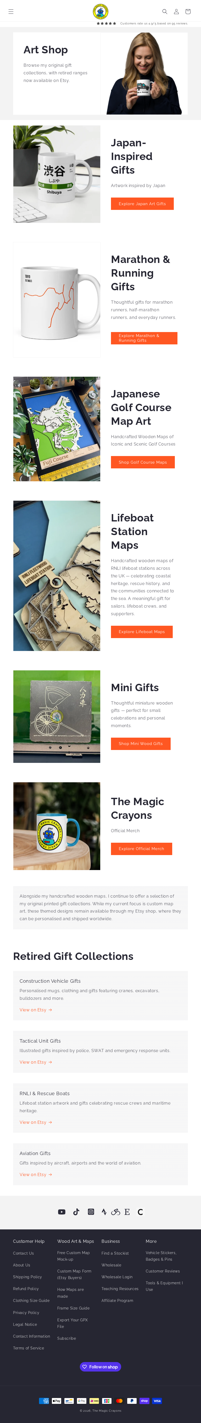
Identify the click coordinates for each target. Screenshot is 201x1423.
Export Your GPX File (72, 1323)
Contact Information (31, 1336)
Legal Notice (25, 1324)
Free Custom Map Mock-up (73, 1256)
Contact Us (23, 1253)
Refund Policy (26, 1289)
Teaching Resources (120, 1289)
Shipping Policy (27, 1277)
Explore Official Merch (141, 848)
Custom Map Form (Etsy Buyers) (74, 1274)
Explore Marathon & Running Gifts (139, 338)
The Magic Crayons (106, 1410)
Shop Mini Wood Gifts (141, 743)
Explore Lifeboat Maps (142, 631)
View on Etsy (33, 1009)
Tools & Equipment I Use (164, 1286)
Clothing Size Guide (31, 1300)
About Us (21, 1265)
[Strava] (104, 1212)
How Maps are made (70, 1292)
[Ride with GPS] (115, 1212)
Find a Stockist (115, 1253)
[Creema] (140, 1212)
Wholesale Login (117, 1277)
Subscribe (66, 1338)
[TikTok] (76, 1212)
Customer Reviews (163, 1271)
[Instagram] (91, 1212)
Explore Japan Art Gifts (142, 203)
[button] (11, 11)
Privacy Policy (26, 1313)
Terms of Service (28, 1348)
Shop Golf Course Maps (143, 462)
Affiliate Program (117, 1300)
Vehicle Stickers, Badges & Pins (161, 1256)
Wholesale (111, 1265)
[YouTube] (61, 1212)
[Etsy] (127, 1212)
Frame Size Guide (73, 1308)
